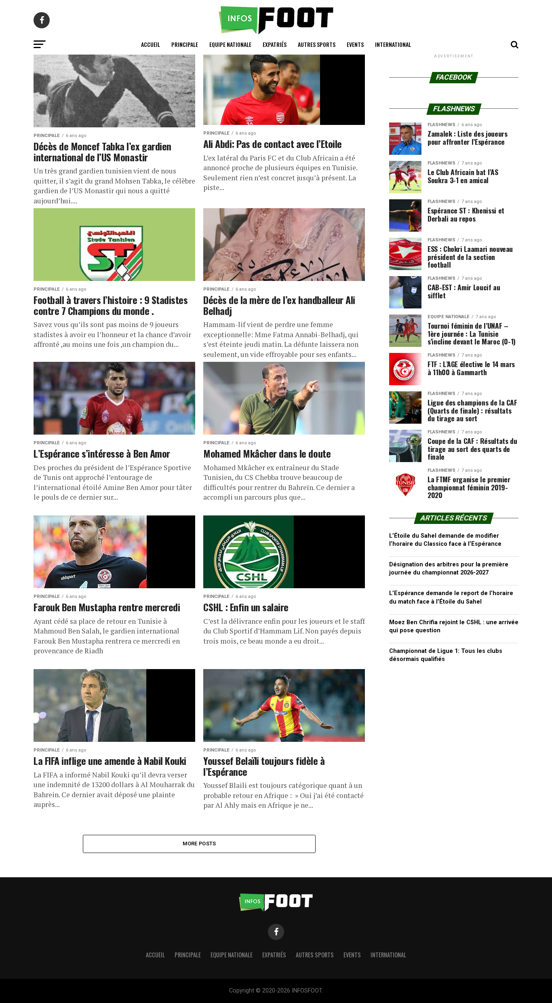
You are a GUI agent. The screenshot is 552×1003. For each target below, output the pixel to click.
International (393, 44)
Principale (184, 44)
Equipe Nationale (230, 44)
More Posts (199, 843)
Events (355, 44)
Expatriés (275, 44)
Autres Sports (316, 44)
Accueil (150, 44)
